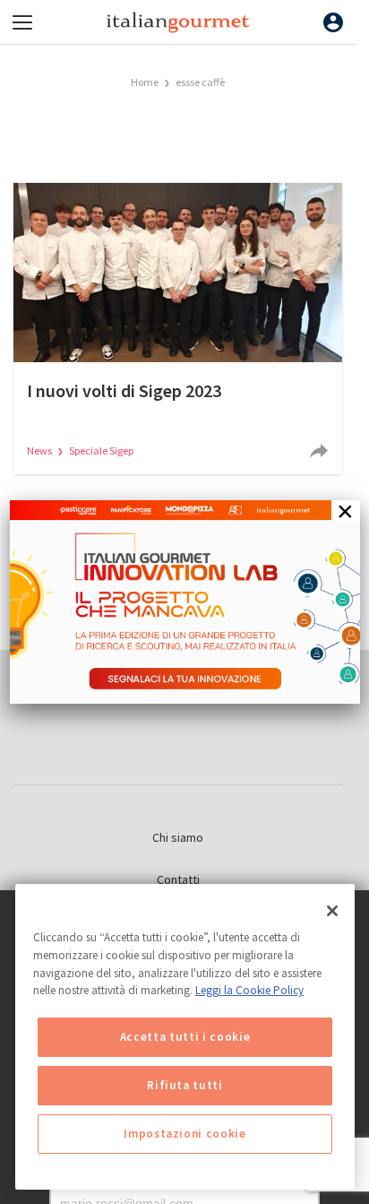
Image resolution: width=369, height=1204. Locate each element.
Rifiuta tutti (185, 1085)
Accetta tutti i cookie (185, 1036)
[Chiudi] (332, 911)
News (40, 450)
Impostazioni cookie (184, 1133)
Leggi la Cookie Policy (249, 990)
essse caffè (200, 82)
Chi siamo (177, 837)
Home (145, 82)
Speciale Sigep (101, 450)
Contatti (178, 879)
